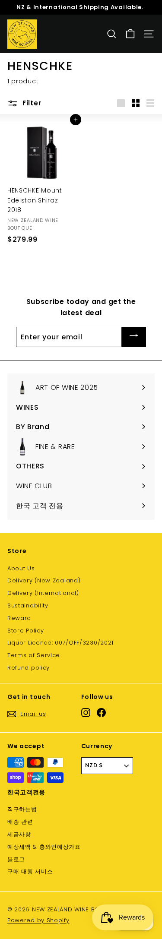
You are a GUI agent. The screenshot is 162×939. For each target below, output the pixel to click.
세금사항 (19, 834)
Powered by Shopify (38, 920)
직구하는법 (22, 809)
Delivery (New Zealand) (43, 580)
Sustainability (27, 605)
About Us (21, 568)
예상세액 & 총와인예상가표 (44, 847)
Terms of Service (33, 655)
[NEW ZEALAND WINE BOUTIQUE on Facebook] (101, 712)
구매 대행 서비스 (30, 871)
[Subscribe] (134, 337)
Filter (30, 102)
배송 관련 (20, 822)
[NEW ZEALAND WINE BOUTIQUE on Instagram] (85, 712)
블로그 (16, 859)
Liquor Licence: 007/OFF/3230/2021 (60, 643)
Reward (19, 618)
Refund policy (28, 668)
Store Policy (25, 630)
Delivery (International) (43, 593)
